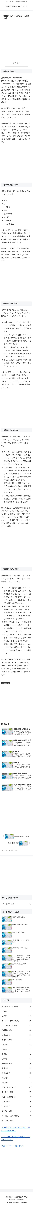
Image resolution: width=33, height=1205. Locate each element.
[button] (29, 904)
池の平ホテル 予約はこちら (12, 1146)
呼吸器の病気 (6, 683)
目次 (14, 63)
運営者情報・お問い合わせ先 (16, 1199)
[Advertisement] (16, 40)
